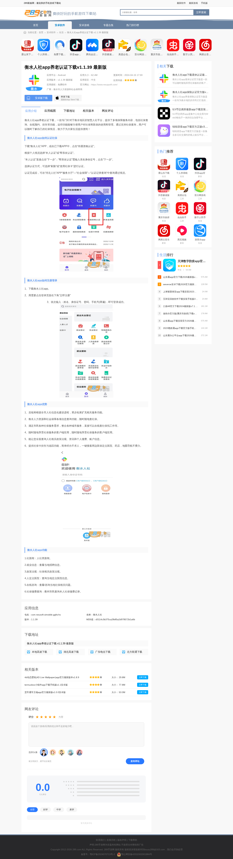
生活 (61, 32)
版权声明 (121, 840)
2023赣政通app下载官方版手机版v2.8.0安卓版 (180, 328)
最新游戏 (193, 3)
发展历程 (111, 840)
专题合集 (108, 25)
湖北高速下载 (71, 652)
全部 (32, 809)
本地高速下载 (39, 652)
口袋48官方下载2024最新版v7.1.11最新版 (180, 306)
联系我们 (100, 840)
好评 (45, 809)
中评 (58, 809)
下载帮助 (132, 840)
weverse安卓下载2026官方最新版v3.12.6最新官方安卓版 (180, 284)
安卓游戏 (84, 25)
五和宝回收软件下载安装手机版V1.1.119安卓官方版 (180, 299)
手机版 (204, 3)
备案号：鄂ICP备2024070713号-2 (98, 854)
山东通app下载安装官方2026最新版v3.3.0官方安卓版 (180, 321)
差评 (72, 809)
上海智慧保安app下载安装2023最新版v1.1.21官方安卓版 (180, 291)
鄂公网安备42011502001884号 (136, 854)
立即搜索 (201, 12)
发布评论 (135, 761)
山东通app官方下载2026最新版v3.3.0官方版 (180, 277)
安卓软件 (60, 25)
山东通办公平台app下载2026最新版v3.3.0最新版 (180, 335)
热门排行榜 (132, 25)
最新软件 (181, 3)
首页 (35, 25)
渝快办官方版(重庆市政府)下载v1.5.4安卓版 (180, 313)
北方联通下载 (134, 652)
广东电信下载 (102, 652)
